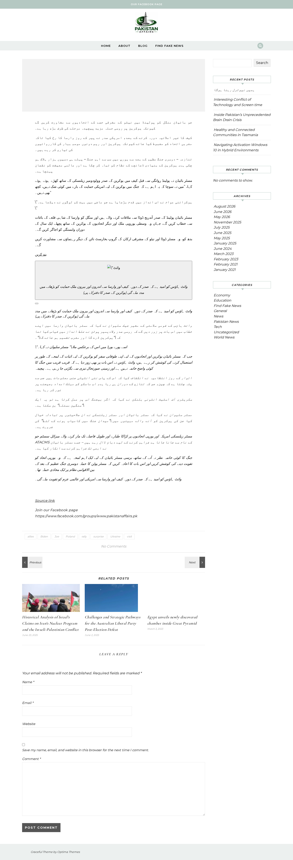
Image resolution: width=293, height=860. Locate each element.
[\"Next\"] (36, 303)
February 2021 (225, 264)
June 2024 (223, 249)
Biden (44, 536)
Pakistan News (226, 322)
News (218, 316)
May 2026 (222, 217)
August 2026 (224, 206)
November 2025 (227, 222)
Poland (70, 536)
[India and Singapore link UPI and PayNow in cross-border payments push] (31, 562)
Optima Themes (68, 852)
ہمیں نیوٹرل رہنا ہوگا (234, 90)
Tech (218, 327)
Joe (56, 536)
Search (262, 63)
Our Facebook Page (146, 4)
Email (27, 703)
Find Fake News (169, 45)
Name (28, 682)
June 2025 (222, 233)
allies (30, 536)
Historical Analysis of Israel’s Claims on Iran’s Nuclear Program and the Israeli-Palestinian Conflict (50, 623)
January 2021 (225, 270)
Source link (45, 501)
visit (129, 536)
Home (106, 45)
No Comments (113, 546)
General (220, 311)
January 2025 (225, 243)
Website (28, 724)
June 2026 (222, 212)
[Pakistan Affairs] (146, 23)
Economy (222, 295)
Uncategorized (226, 332)
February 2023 (226, 259)
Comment (31, 759)
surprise (98, 536)
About (124, 45)
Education (222, 300)
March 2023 (223, 254)
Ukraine (115, 536)
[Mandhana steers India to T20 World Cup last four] (195, 562)
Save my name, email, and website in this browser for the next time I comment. (85, 750)
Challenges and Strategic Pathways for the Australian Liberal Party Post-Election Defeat (112, 623)
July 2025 (222, 227)
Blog (143, 45)
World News (224, 337)
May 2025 (222, 238)
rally (84, 536)
